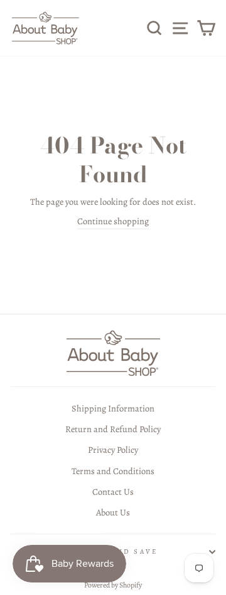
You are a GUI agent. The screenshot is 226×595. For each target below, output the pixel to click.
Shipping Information (113, 408)
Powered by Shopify (113, 585)
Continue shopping (113, 221)
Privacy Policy (113, 449)
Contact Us (113, 491)
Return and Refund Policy (113, 429)
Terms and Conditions (113, 471)
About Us (113, 512)
